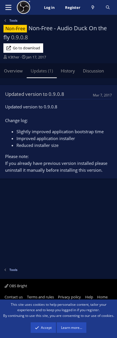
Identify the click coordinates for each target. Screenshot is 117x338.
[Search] (107, 8)
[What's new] (93, 8)
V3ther (13, 57)
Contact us (14, 296)
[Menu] (8, 7)
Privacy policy (69, 296)
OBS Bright (17, 285)
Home (102, 296)
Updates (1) (42, 71)
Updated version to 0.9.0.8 (34, 94)
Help (89, 296)
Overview (13, 71)
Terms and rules (40, 296)
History (68, 71)
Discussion (93, 71)
